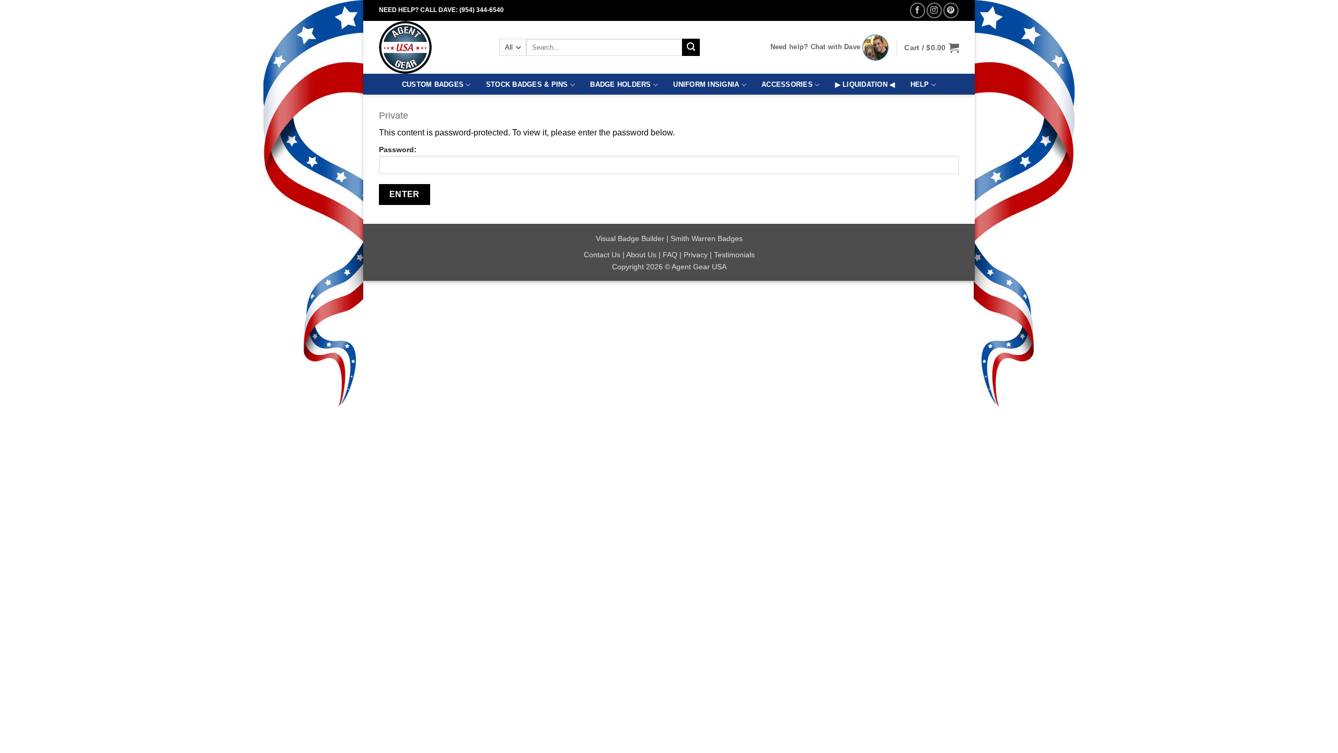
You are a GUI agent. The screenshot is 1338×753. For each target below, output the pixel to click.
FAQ (670, 254)
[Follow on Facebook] (917, 10)
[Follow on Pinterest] (951, 10)
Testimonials (734, 254)
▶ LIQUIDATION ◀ (865, 84)
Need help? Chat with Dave (815, 47)
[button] (931, 47)
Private (393, 115)
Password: (398, 149)
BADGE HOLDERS (620, 84)
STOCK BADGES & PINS (527, 84)
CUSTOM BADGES (433, 84)
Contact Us (602, 254)
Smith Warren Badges (707, 238)
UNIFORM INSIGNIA (706, 84)
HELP (919, 84)
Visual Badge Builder (630, 238)
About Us (641, 254)
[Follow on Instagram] (934, 10)
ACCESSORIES (787, 84)
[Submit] (691, 47)
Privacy (696, 254)
